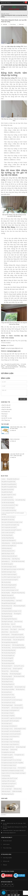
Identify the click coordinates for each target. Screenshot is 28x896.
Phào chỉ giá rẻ (13, 629)
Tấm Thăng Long (6, 420)
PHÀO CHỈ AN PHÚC (15, 439)
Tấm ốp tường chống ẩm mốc (8, 684)
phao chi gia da (5, 629)
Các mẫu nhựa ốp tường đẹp (8, 502)
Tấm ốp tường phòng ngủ (7, 705)
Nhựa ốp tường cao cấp (7, 605)
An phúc (3, 479)
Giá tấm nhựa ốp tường (12, 365)
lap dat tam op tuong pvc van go (9, 571)
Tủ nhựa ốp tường (5, 775)
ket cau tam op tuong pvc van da (9, 566)
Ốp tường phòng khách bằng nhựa (9, 618)
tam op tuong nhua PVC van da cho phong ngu (12, 699)
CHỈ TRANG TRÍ (6, 411)
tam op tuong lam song (20, 686)
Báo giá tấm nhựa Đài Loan (13, 479)
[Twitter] (5, 885)
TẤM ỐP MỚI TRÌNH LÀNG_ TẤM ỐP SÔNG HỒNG (18, 427)
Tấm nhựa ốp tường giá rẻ (7, 660)
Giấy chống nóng (15, 558)
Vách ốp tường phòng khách (8, 786)
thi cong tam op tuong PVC (7, 757)
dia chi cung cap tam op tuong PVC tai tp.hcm (11, 530)
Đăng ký (9, 2)
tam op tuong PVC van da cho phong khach (11, 731)
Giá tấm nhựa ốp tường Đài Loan (9, 545)
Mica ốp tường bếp (6, 592)
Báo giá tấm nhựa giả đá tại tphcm (9, 484)
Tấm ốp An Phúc (5, 671)
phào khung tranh (5, 634)
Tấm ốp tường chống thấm (7, 686)
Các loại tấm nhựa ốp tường (7, 499)
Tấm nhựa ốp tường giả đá (7, 658)
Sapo (17, 893)
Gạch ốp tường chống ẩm (7, 535)
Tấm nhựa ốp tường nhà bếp (8, 663)
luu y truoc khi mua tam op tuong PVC (10, 579)
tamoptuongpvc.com (14, 351)
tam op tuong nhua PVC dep (8, 694)
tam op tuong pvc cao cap (17, 707)
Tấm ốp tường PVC (6, 707)
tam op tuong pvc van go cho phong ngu (10, 741)
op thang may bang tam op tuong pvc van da (11, 611)
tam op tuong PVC (18, 705)
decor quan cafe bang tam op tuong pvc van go (12, 522)
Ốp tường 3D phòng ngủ (7, 613)
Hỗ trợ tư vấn (6, 861)
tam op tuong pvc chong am (8, 713)
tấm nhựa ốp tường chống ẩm (18, 647)
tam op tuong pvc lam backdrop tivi (9, 726)
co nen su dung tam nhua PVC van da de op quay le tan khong (13, 513)
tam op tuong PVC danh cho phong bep (10, 720)
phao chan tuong (18, 621)
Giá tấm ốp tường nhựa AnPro (8, 550)
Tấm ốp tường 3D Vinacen (7, 681)
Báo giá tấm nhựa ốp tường (7, 489)
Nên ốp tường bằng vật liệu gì (8, 600)
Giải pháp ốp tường (6, 558)
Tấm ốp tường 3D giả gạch (15, 673)
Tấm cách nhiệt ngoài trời (18, 639)
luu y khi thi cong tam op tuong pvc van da (11, 577)
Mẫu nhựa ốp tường (6, 582)
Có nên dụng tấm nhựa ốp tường (9, 510)
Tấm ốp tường (23, 366)
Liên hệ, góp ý (6, 844)
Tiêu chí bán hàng (7, 847)
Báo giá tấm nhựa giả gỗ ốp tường (12, 364)
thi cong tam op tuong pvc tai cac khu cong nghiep (12, 762)
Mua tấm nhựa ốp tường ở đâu (8, 598)
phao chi (13, 624)
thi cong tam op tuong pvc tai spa (9, 765)
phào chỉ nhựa (5, 632)
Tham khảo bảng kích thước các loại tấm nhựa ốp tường (14, 20)
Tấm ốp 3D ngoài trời (17, 668)
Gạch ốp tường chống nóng (7, 537)
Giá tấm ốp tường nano (7, 548)
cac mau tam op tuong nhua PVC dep (10, 505)
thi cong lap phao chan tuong (8, 752)
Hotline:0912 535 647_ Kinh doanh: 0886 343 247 (14, 830)
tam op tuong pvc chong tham (8, 715)
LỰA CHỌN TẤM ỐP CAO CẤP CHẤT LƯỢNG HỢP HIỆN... (17, 454)
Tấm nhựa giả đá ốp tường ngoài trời (9, 642)
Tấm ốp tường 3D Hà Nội (19, 676)
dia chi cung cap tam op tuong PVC (9, 527)
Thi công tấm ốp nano (19, 754)
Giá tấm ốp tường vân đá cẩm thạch (9, 556)
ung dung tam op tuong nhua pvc (9, 783)
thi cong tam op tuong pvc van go (9, 767)
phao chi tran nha (14, 632)
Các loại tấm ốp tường (20, 499)
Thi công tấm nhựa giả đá (7, 754)
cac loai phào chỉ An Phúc (7, 497)
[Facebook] (2, 885)
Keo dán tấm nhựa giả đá (7, 564)
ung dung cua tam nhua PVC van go (9, 778)
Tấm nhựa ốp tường (6, 647)
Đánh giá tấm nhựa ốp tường (8, 368)
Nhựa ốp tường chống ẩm (19, 605)
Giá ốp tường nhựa (6, 543)
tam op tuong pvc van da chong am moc (10, 736)
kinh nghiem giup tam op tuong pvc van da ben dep (13, 569)
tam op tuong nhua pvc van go (8, 702)
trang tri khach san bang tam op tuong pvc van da (12, 770)
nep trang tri (19, 600)
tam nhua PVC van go (6, 668)
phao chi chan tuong (6, 626)
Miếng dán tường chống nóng (18, 592)
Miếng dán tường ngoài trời (7, 595)
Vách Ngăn (4, 416)
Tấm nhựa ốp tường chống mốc (8, 652)
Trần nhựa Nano (21, 767)
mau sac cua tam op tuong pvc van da (10, 590)
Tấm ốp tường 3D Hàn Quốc (7, 679)
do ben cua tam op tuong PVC (8, 532)
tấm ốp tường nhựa (20, 689)
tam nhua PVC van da (19, 665)
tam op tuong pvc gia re (7, 723)
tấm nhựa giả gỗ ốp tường (18, 645)
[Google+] (9, 885)
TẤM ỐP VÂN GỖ (6, 405)
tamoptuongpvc (5, 749)
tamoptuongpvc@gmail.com (9, 832)
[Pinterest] (12, 885)
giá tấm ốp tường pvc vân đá (8, 553)
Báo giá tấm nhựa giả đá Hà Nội (8, 481)
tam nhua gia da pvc (6, 645)
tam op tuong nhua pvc (7, 692)
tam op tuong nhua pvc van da (8, 697)
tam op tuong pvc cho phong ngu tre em (10, 710)
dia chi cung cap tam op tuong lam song (10, 524)
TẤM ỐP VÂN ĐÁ (6, 407)
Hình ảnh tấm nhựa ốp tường (18, 561)
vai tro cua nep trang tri (7, 788)
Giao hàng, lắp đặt (7, 857)
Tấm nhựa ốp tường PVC (7, 665)
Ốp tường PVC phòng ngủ (7, 621)
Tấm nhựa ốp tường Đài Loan (11, 366)
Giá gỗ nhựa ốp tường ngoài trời (9, 540)
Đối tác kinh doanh (7, 840)
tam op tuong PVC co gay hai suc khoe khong (11, 718)
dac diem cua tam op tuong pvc (8, 516)
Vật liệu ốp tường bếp (16, 791)
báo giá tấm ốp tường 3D (7, 492)
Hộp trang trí (5, 413)
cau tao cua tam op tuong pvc (8, 507)
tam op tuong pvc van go (7, 739)
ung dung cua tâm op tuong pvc (8, 781)
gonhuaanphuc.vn (6, 561)
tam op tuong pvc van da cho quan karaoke (11, 733)
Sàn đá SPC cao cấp (7, 418)
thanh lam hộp (14, 749)
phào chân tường (5, 624)
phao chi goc (21, 629)
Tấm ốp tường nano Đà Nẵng (8, 689)
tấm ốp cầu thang (14, 671)
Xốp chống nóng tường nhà (7, 794)
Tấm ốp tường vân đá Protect (8, 747)
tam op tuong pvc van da (7, 728)
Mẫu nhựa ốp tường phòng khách (9, 584)
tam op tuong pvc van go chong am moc (10, 744)
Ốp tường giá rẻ (17, 613)
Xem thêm (3, 814)
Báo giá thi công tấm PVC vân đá (8, 494)
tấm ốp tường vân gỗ (20, 747)
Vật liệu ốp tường (17, 788)
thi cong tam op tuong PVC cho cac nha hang (11, 760)
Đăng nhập (4, 2)
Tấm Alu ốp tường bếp (6, 639)
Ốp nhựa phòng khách (6, 608)
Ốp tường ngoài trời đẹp (7, 616)
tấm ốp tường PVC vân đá (19, 728)
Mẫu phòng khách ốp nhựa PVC (8, 587)
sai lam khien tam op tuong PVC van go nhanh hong (13, 637)
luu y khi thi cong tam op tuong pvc (9, 574)
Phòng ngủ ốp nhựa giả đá (17, 634)
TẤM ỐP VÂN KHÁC (7, 409)
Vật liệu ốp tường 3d (6, 791)
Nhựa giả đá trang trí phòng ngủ (8, 603)
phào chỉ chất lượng (17, 626)
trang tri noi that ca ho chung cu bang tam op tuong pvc (13, 773)
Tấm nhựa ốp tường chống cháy (8, 650)
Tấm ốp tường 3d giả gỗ (7, 676)
